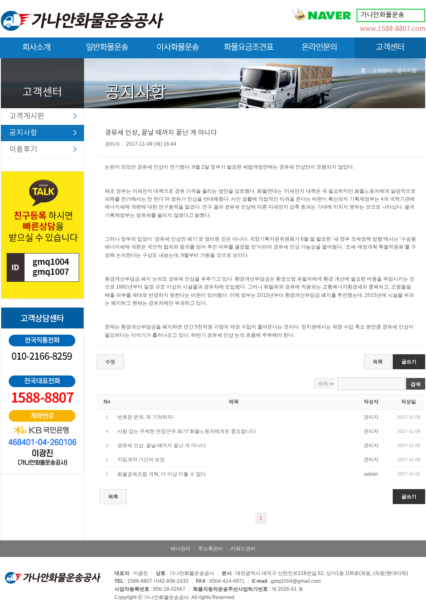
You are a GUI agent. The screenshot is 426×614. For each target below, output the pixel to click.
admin (371, 474)
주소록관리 (210, 549)
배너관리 (181, 549)
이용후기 (23, 149)
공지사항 (23, 133)
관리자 (371, 417)
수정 (110, 362)
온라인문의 (319, 47)
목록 (378, 362)
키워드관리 (242, 549)
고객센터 (390, 47)
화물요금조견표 (248, 47)
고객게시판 (27, 116)
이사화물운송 (177, 47)
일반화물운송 (107, 47)
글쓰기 (408, 362)
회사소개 (36, 47)
